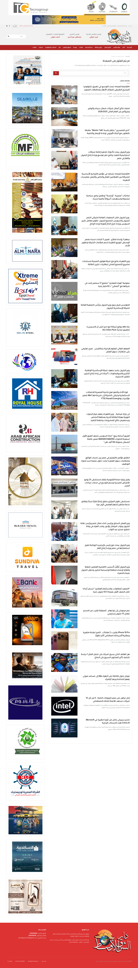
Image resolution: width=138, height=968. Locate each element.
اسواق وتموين (67, 47)
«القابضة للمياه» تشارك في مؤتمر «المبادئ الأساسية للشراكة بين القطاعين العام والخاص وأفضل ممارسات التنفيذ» (105, 177)
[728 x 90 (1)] (69, 20)
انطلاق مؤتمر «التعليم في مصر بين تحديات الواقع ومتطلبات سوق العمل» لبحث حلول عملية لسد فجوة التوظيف (105, 461)
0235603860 (33, 933)
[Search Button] (8, 36)
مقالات (34, 47)
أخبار (123, 47)
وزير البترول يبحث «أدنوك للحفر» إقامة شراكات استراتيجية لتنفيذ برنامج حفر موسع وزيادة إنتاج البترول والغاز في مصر (105, 155)
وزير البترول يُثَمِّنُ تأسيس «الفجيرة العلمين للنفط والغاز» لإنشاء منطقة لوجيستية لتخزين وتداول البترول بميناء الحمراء (105, 570)
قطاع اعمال (107, 47)
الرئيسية (129, 47)
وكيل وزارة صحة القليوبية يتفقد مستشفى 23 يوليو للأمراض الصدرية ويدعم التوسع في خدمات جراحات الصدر (107, 483)
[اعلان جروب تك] (69, 7)
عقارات (81, 47)
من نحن (130, 26)
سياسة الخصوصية (122, 26)
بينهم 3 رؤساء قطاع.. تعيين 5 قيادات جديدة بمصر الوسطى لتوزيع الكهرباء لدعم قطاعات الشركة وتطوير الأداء (106, 243)
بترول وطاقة (98, 47)
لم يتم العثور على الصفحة (117, 56)
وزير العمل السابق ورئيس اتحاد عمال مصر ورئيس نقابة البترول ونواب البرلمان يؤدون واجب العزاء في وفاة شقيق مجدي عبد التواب (105, 526)
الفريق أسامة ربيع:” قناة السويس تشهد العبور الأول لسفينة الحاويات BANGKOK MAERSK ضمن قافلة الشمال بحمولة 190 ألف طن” (106, 439)
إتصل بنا (104, 26)
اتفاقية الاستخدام (111, 26)
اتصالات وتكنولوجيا (50, 47)
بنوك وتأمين (116, 47)
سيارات (41, 47)
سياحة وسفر (89, 47)
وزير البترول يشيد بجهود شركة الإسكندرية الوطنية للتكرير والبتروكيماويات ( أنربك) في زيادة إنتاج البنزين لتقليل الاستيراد (107, 374)
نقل (59, 47)
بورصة (75, 47)
